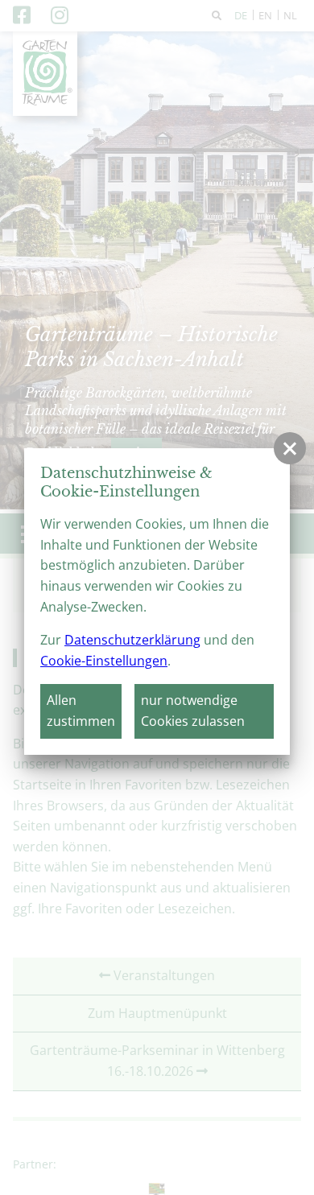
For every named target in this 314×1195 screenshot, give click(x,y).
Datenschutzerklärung (132, 640)
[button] (290, 448)
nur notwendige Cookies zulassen (193, 710)
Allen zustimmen (81, 710)
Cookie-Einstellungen (103, 661)
